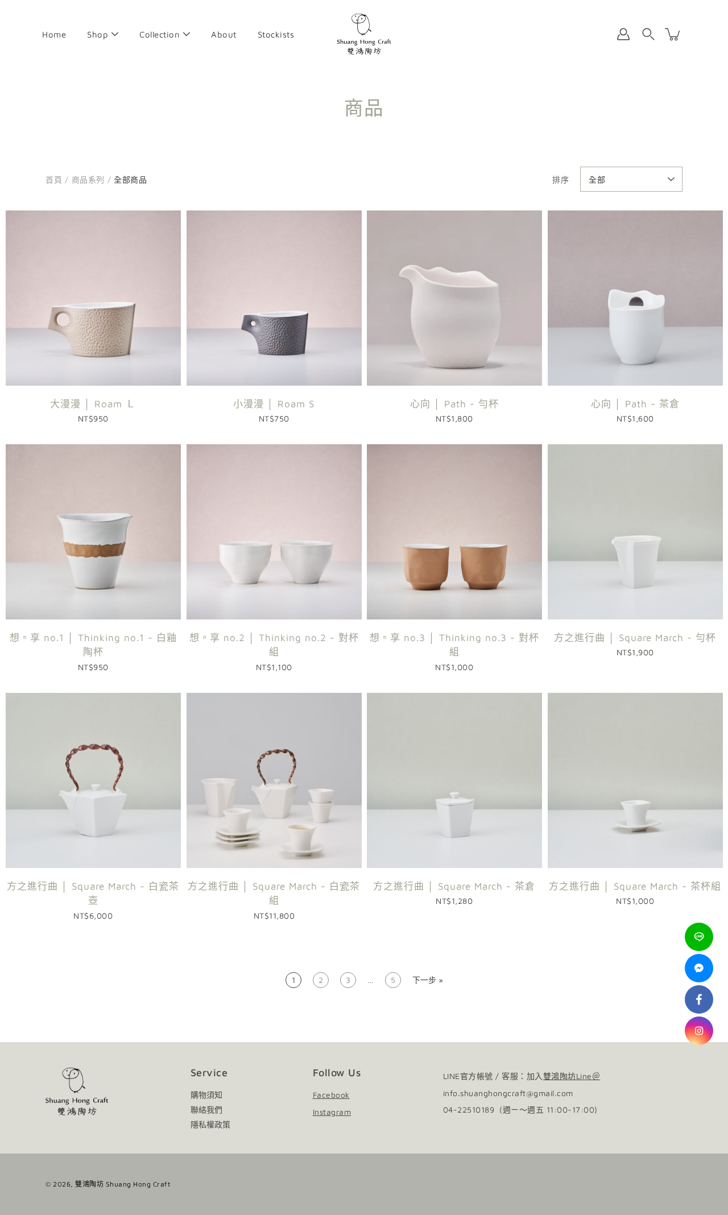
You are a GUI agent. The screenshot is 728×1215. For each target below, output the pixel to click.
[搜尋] (648, 34)
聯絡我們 (206, 1109)
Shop (97, 34)
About (224, 34)
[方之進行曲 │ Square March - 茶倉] (454, 780)
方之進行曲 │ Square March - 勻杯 (635, 637)
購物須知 (206, 1095)
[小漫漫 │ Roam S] (274, 298)
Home (54, 34)
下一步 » (427, 980)
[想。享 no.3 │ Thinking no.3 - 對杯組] (454, 531)
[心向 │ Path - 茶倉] (635, 298)
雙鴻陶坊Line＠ (572, 1076)
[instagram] (699, 1030)
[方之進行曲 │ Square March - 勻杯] (635, 531)
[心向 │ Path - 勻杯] (454, 298)
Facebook (331, 1095)
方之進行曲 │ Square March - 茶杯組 (635, 885)
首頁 (54, 179)
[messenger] (699, 968)
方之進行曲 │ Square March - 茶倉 (454, 885)
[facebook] (699, 999)
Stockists (276, 34)
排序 (560, 179)
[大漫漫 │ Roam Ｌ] (93, 298)
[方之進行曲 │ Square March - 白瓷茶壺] (93, 780)
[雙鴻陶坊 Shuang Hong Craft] (364, 34)
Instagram (332, 1112)
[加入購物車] (673, 34)
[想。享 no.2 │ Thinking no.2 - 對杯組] (274, 531)
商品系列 (88, 179)
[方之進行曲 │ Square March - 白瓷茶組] (274, 780)
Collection (159, 34)
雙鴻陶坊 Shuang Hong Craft (122, 1184)
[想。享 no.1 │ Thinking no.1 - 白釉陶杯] (93, 531)
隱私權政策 (210, 1124)
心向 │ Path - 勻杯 (454, 404)
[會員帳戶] (623, 34)
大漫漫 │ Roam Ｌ (93, 404)
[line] (699, 937)
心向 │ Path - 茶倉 (634, 404)
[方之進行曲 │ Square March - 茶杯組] (635, 780)
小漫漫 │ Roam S (274, 404)
